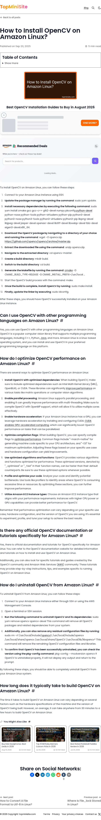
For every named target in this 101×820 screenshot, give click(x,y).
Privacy (56, 814)
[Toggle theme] (96, 146)
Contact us (91, 814)
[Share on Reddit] (58, 775)
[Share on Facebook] (32, 775)
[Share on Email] (69, 775)
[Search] (93, 7)
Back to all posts (11, 17)
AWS (60, 564)
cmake (69, 270)
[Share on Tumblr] (64, 775)
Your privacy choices (72, 814)
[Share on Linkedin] (43, 775)
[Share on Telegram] (48, 775)
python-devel (84, 210)
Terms (46, 814)
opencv (46, 635)
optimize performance (27, 439)
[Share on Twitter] (37, 775)
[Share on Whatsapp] (53, 775)
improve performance (79, 388)
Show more (11, 63)
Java (43, 338)
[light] (99, 7)
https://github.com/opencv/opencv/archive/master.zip (37, 241)
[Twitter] (99, 814)
